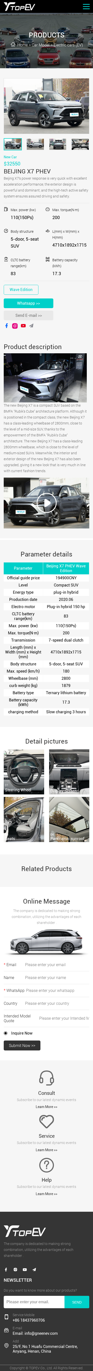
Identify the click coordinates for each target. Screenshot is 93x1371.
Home (22, 45)
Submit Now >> (22, 1045)
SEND (77, 1302)
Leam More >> (46, 1107)
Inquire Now (21, 1033)
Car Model (41, 45)
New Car (10, 157)
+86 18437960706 (29, 1320)
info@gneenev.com (41, 1333)
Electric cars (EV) (68, 45)
